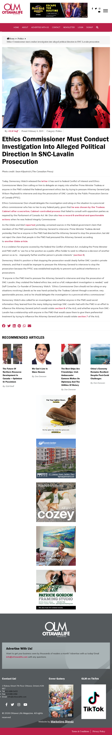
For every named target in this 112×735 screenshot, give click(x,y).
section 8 (60, 308)
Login (80, 27)
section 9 (79, 255)
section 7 (83, 316)
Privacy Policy (99, 731)
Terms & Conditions (80, 731)
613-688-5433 (11, 691)
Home (16, 27)
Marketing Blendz (62, 721)
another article (16, 241)
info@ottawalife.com (17, 657)
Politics (21, 38)
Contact (56, 27)
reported (30, 225)
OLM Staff (13, 131)
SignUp (89, 27)
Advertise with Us (40, 27)
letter (44, 181)
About (25, 27)
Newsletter (69, 27)
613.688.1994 (11, 694)
